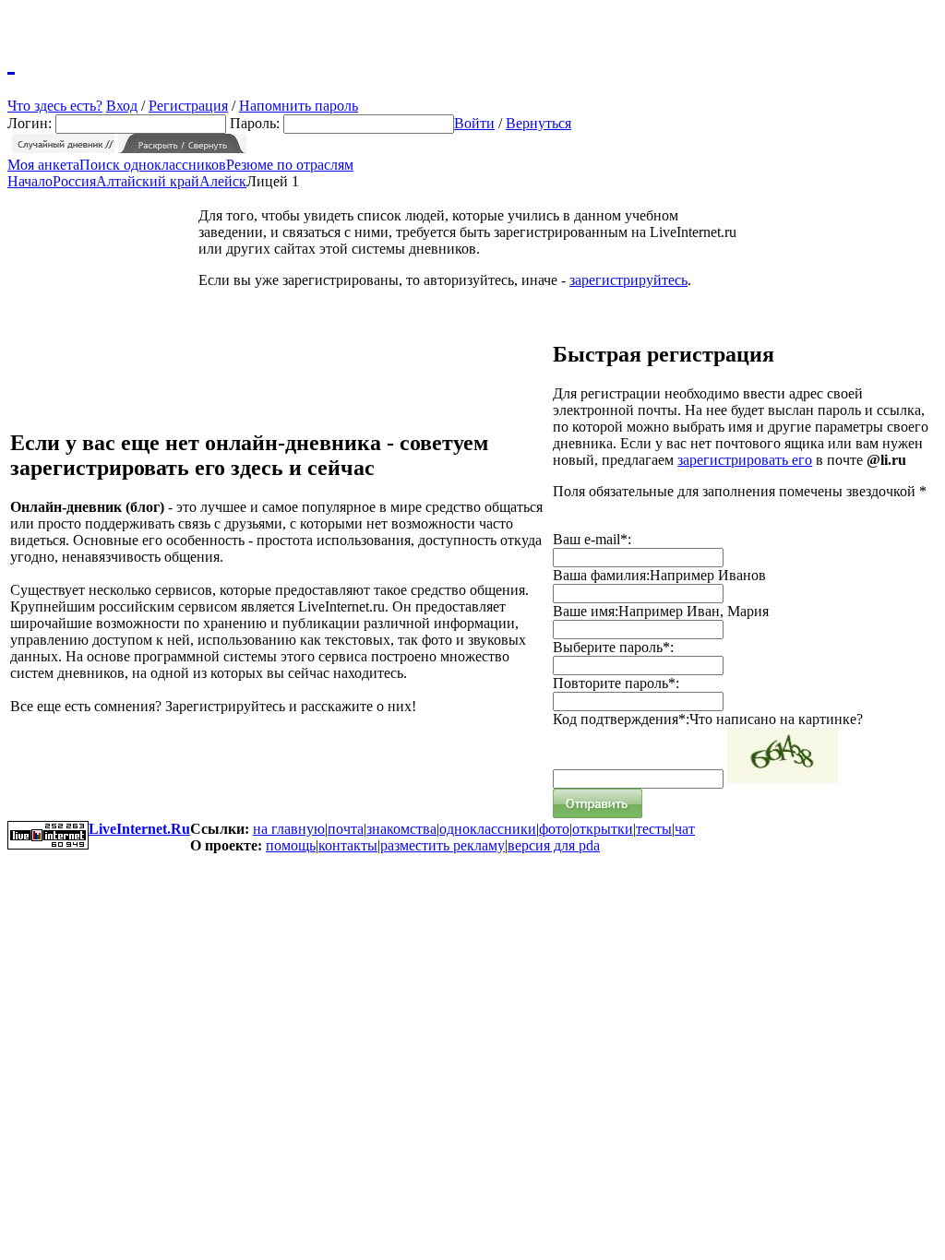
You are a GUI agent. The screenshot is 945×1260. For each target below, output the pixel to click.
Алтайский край (147, 181)
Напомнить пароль (298, 105)
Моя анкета (43, 164)
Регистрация (188, 105)
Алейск (222, 181)
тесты (654, 829)
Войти (474, 123)
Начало (30, 181)
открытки (602, 829)
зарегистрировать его (744, 460)
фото (554, 829)
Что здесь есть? (54, 105)
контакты (347, 845)
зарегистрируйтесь (628, 280)
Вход (122, 105)
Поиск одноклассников (152, 164)
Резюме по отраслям (289, 164)
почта (346, 829)
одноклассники (487, 829)
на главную (289, 829)
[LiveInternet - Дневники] (11, 60)
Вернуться (538, 123)
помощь (291, 845)
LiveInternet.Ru (139, 829)
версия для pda (554, 845)
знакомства (401, 829)
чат (685, 829)
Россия (74, 181)
